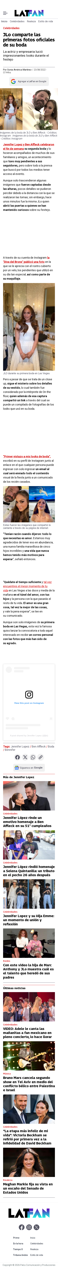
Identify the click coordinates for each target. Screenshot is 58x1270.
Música (7, 1073)
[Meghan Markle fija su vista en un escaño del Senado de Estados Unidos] (29, 1162)
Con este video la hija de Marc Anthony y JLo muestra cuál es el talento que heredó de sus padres (28, 971)
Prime (21, 1237)
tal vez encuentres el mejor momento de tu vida (27, 586)
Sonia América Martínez (19, 69)
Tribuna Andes (21, 1255)
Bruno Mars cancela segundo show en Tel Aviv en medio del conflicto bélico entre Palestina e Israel (29, 1084)
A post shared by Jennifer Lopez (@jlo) (29, 735)
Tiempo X (21, 1249)
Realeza (31, 21)
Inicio (4, 21)
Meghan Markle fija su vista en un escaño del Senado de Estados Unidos (28, 1188)
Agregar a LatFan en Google (28, 82)
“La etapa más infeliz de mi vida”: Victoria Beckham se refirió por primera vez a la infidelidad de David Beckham (27, 1137)
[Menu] (5, 13)
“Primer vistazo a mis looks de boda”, (27, 456)
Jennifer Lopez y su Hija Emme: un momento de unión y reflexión (28, 920)
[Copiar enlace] (40, 757)
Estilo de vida (45, 21)
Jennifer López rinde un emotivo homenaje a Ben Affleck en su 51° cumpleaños (27, 822)
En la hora (21, 1243)
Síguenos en (31, 767)
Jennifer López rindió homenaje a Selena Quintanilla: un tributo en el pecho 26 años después (29, 871)
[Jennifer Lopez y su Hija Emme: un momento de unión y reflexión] (29, 894)
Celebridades (17, 21)
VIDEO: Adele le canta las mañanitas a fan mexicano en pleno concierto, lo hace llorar (27, 1033)
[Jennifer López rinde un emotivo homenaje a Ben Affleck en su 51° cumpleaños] (29, 795)
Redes (6, 960)
